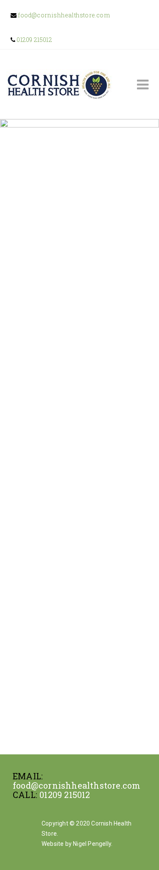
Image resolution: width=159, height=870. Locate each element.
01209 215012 (33, 40)
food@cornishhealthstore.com (63, 15)
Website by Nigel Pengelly (76, 843)
